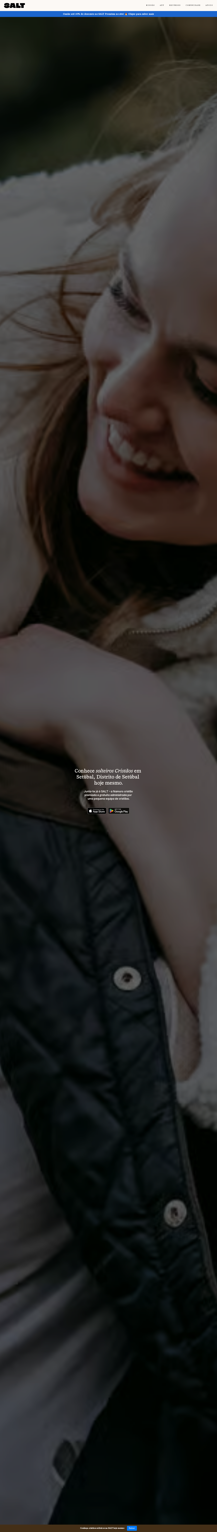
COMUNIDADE (193, 5)
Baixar (132, 1528)
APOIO (209, 5)
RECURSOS (175, 5)
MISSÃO (150, 5)
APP (162, 5)
